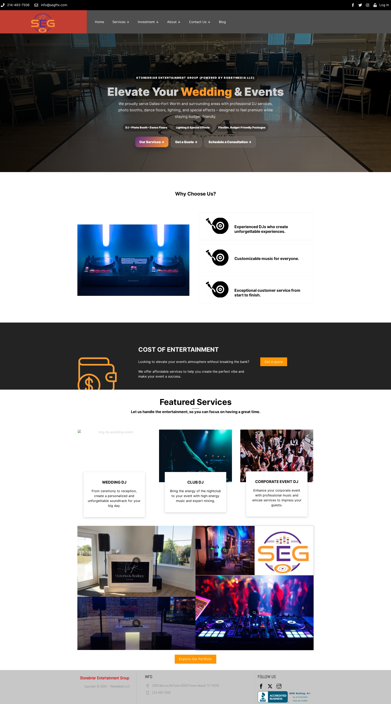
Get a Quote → (186, 142)
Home (99, 22)
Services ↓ (121, 22)
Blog (222, 22)
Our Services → (151, 142)
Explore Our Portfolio (195, 659)
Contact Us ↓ (200, 22)
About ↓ (174, 22)
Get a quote (274, 362)
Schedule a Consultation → (230, 142)
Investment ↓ (148, 22)
